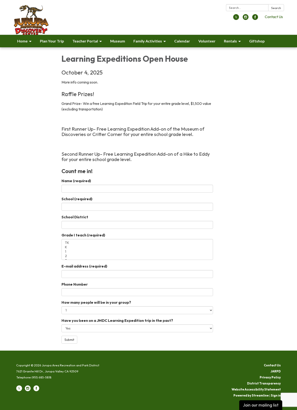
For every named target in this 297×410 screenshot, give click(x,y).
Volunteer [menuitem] (207, 41)
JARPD (276, 371)
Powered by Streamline (251, 395)
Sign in (276, 395)
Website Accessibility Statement (256, 389)
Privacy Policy (270, 377)
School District (74, 217)
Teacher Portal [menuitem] (85, 41)
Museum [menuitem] (117, 41)
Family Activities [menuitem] (147, 41)
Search (276, 8)
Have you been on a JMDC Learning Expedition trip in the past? (117, 320)
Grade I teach (83, 235)
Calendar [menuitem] (182, 41)
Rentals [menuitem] (230, 41)
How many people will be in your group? (96, 302)
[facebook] (255, 18)
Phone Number (74, 284)
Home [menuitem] (22, 41)
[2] (137, 256)
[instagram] (246, 18)
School (76, 199)
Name (76, 180)
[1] (137, 251)
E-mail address (84, 266)
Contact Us (274, 16)
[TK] (137, 243)
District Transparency (264, 383)
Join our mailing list (260, 405)
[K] (137, 247)
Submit (69, 340)
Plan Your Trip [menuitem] (52, 41)
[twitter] (236, 18)
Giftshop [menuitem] (257, 41)
